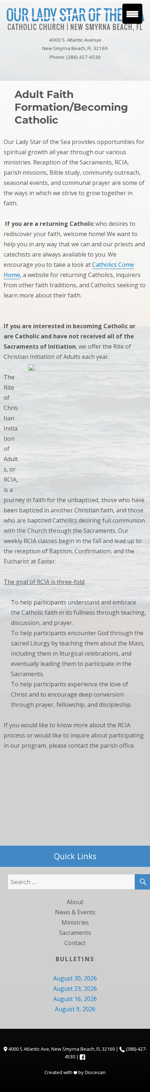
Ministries (75, 922)
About (75, 902)
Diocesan (95, 1072)
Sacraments (75, 933)
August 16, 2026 (75, 999)
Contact (75, 943)
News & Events (75, 912)
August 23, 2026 (75, 989)
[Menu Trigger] (132, 14)
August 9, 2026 (75, 1009)
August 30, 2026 (75, 978)
